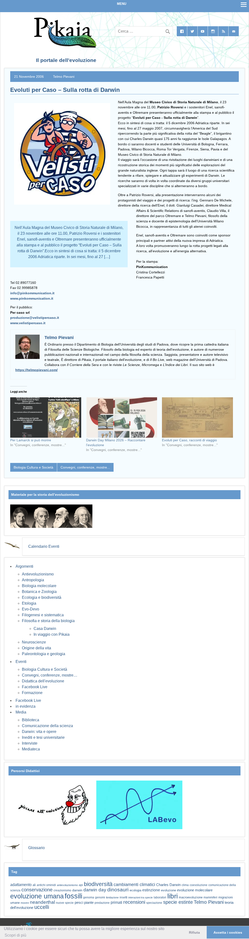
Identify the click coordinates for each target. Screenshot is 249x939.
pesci (79, 902)
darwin (77, 890)
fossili (73, 896)
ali (34, 885)
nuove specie (65, 902)
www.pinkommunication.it (31, 298)
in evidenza (26, 706)
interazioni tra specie (140, 897)
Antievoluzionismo (38, 574)
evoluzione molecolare (195, 890)
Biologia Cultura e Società (33, 467)
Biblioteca (30, 720)
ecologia (135, 890)
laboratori (160, 897)
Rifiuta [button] (194, 932)
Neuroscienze (34, 642)
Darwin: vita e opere (39, 732)
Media (21, 712)
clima (185, 885)
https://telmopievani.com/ (36, 370)
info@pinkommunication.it (32, 293)
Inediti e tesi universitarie (43, 737)
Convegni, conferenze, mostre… (49, 675)
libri (172, 896)
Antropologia (33, 580)
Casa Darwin (45, 628)
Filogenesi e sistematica (43, 615)
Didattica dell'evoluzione (43, 681)
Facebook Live (34, 687)
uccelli (41, 907)
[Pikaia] (64, 46)
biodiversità (98, 884)
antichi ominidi (46, 885)
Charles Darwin (168, 885)
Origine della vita (36, 648)
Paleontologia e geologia (43, 654)
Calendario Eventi (43, 546)
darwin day (94, 889)
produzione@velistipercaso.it (34, 318)
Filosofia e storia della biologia (48, 621)
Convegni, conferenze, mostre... (85, 467)
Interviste (29, 743)
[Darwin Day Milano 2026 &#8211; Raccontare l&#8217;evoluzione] (121, 417)
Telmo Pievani (63, 76)
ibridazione (112, 897)
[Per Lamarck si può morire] (45, 417)
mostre (25, 902)
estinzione (151, 890)
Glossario (36, 848)
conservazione (37, 889)
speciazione (154, 902)
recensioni (134, 902)
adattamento (21, 885)
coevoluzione (198, 885)
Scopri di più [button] (15, 935)
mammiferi (210, 897)
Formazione (32, 693)
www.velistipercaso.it (27, 323)
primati (116, 902)
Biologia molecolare (39, 586)
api (81, 885)
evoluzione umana (37, 896)
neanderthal (42, 902)
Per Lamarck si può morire (30, 440)
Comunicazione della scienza (47, 726)
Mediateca (31, 749)
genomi (100, 897)
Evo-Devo (30, 609)
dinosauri (118, 889)
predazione (102, 902)
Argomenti (24, 566)
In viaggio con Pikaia (52, 634)
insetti (123, 897)
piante (89, 902)
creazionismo (62, 890)
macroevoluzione (191, 897)
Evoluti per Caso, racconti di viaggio (189, 440)
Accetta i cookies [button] (227, 932)
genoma (88, 897)
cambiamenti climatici (134, 884)
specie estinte (178, 902)
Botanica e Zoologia (39, 592)
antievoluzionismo (67, 885)
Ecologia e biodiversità (41, 597)
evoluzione (168, 890)
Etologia (29, 603)
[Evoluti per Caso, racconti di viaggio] (197, 417)
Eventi (21, 662)
